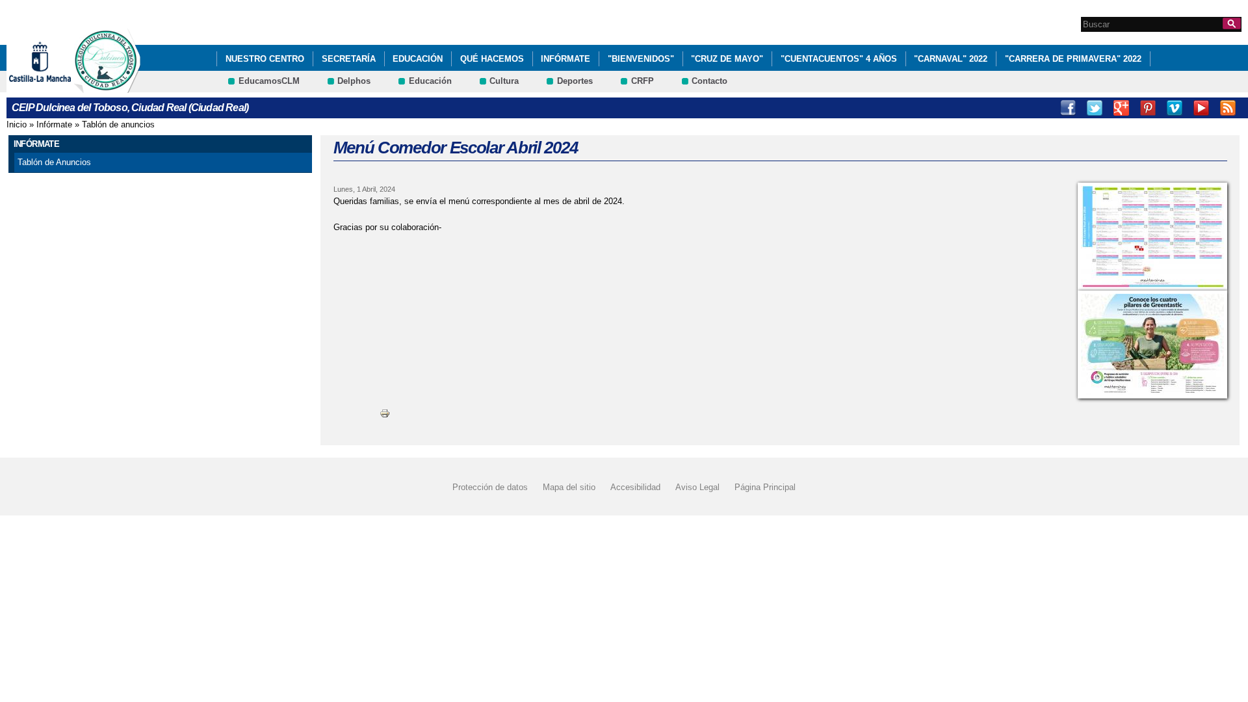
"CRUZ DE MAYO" (727, 59)
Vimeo (1174, 108)
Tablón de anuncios (118, 124)
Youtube (1201, 108)
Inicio (16, 124)
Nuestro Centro (265, 59)
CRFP (642, 81)
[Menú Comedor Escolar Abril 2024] (1152, 237)
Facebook (1068, 108)
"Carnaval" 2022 (950, 59)
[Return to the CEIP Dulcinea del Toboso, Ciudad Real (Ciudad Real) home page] (107, 87)
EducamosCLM (269, 81)
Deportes (575, 81)
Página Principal (765, 487)
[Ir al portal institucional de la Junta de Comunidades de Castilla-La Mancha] (56, 87)
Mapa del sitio (569, 487)
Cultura (504, 81)
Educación (418, 59)
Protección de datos (490, 487)
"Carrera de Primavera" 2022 (1073, 59)
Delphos (353, 81)
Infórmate (565, 59)
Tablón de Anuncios (54, 162)
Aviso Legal (697, 487)
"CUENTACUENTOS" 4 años (839, 59)
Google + (1121, 108)
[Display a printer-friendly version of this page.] (385, 413)
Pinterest (1148, 108)
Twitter (1094, 108)
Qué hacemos (492, 59)
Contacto (709, 81)
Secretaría (349, 59)
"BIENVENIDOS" (641, 59)
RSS (1228, 108)
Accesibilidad (635, 487)
